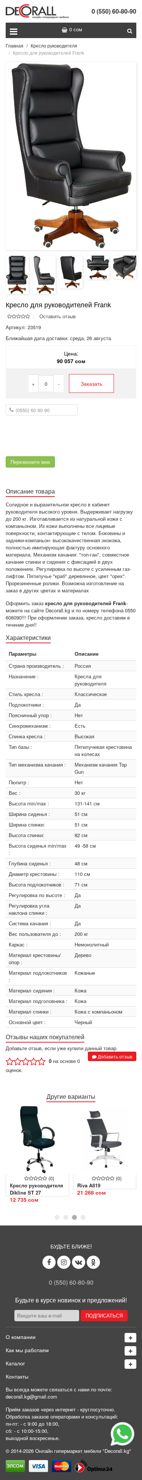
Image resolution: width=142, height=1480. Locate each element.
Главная (14, 45)
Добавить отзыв (114, 1056)
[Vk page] (78, 1262)
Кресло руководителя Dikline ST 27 (36, 1189)
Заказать (91, 383)
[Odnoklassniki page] (93, 1262)
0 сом (75, 29)
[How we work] (130, 1351)
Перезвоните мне (30, 461)
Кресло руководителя (54, 45)
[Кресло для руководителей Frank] (71, 155)
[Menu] (14, 30)
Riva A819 (88, 1185)
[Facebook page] (49, 1262)
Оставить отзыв (57, 316)
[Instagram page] (63, 1262)
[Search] (129, 30)
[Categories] (130, 1364)
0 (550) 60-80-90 (114, 11)
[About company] (130, 1337)
